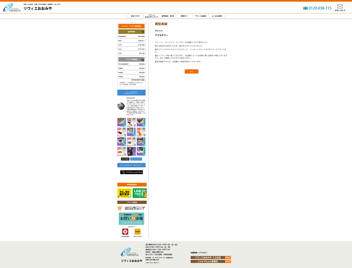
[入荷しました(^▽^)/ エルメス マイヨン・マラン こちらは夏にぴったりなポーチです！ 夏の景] (131, 132)
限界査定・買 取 (168, 16)
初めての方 (135, 16)
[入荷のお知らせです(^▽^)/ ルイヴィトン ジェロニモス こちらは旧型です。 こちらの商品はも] (141, 122)
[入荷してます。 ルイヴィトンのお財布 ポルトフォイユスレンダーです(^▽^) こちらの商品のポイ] (141, 151)
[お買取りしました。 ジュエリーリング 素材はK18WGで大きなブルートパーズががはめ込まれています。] (131, 141)
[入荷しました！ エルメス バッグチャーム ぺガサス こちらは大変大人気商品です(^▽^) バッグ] (121, 141)
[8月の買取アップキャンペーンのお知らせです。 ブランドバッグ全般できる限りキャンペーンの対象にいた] (131, 151)
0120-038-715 (320, 8)
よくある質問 (217, 16)
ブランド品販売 (200, 16)
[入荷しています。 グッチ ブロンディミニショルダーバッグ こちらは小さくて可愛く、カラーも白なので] (141, 141)
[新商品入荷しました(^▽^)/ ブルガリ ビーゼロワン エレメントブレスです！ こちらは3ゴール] (121, 122)
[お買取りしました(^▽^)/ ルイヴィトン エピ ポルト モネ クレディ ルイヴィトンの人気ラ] (121, 132)
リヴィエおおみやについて (151, 16)
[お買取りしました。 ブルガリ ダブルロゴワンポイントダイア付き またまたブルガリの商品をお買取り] (121, 151)
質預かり (184, 16)
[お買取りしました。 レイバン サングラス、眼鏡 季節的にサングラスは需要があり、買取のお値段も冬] (131, 122)
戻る (191, 71)
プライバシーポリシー (152, 262)
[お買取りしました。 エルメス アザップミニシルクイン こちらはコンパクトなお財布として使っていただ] (141, 132)
